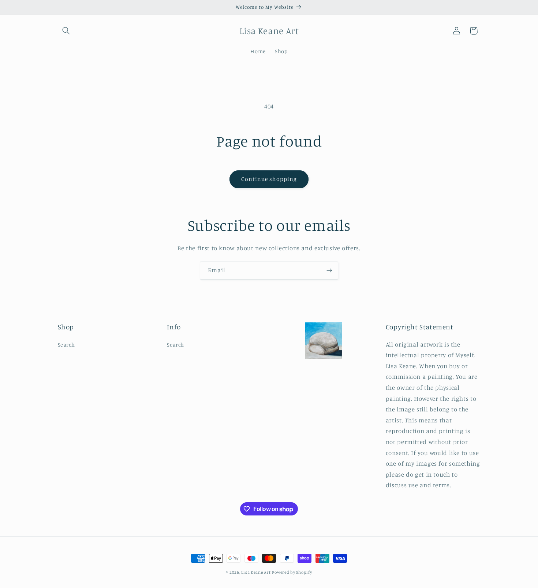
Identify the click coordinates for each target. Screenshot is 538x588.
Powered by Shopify (292, 572)
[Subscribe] (329, 271)
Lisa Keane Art (255, 572)
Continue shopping (269, 178)
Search (66, 344)
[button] (66, 30)
